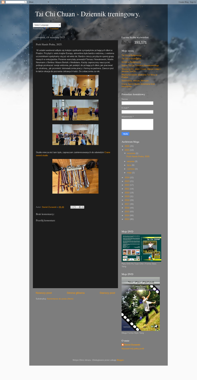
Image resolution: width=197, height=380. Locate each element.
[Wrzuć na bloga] (74, 207)
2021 (127, 189)
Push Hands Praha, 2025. (138, 156)
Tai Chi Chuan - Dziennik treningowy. (87, 13)
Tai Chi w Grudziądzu (131, 59)
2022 (127, 185)
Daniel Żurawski (132, 345)
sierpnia (131, 161)
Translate (54, 29)
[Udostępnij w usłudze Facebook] (80, 207)
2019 (127, 196)
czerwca (131, 169)
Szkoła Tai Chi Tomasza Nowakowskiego (140, 65)
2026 (127, 146)
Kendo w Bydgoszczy (131, 62)
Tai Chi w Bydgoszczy (131, 55)
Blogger (120, 360)
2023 (127, 181)
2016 (127, 208)
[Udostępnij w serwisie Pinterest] (82, 207)
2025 (127, 150)
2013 (127, 219)
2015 (127, 211)
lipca (129, 165)
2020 (127, 193)
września (131, 153)
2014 (127, 215)
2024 (127, 177)
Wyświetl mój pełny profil (133, 349)
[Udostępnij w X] (77, 207)
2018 (127, 200)
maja (129, 173)
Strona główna (76, 292)
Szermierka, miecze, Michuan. (135, 81)
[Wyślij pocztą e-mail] (71, 207)
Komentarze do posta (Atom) (60, 299)
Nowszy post (44, 292)
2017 (127, 204)
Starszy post (107, 292)
